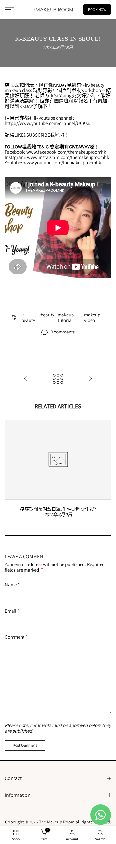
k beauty (28, 317)
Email (12, 611)
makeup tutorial (66, 317)
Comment (16, 637)
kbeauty (46, 315)
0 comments (63, 332)
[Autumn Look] (26, 379)
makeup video (92, 317)
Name (12, 585)
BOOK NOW (97, 9)
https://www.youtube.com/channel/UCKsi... (49, 123)
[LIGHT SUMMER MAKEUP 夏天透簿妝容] (90, 379)
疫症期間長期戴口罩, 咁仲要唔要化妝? (58, 509)
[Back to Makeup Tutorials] (58, 379)
